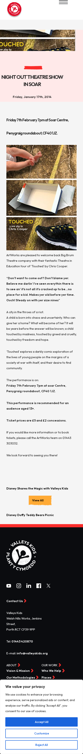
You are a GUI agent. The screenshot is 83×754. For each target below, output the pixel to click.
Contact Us (14, 601)
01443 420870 (22, 641)
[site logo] (21, 570)
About (11, 665)
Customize (41, 733)
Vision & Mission (18, 671)
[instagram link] (18, 587)
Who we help (51, 671)
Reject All (41, 745)
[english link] (14, 17)
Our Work (49, 665)
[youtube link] (8, 586)
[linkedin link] (28, 587)
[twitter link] (48, 586)
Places (46, 677)
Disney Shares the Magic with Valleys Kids (37, 488)
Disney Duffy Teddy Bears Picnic (30, 515)
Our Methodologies (20, 677)
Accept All (41, 722)
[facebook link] (38, 587)
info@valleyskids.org (32, 653)
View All (38, 500)
